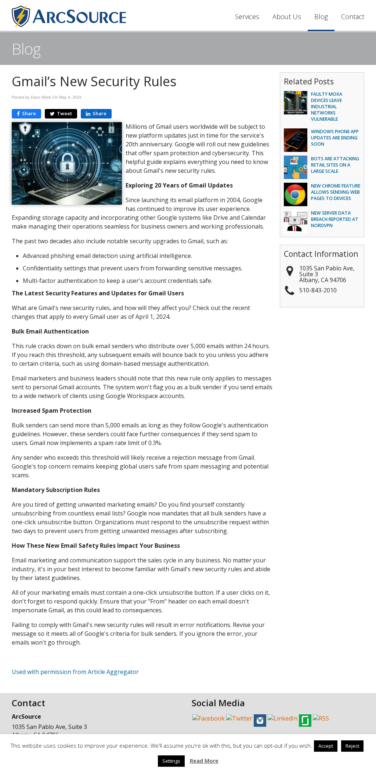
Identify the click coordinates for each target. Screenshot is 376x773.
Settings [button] (171, 761)
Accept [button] (325, 746)
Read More (204, 760)
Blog (321, 16)
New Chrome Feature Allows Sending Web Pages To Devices (335, 192)
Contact (352, 16)
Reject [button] (352, 746)
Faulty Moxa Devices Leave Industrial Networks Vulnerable (326, 107)
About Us (286, 16)
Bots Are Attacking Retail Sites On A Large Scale (335, 165)
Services (247, 16)
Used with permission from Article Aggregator (75, 672)
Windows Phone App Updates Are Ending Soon (335, 137)
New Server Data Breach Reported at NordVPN (334, 219)
